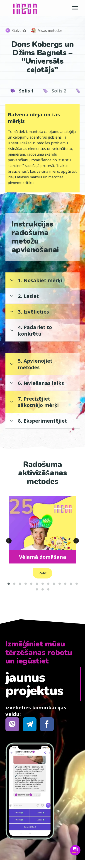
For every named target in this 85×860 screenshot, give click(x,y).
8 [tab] (48, 583)
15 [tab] (42, 589)
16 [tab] (48, 589)
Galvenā (19, 30)
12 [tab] (71, 583)
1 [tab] (8, 583)
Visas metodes (50, 30)
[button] (21, 90)
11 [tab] (65, 583)
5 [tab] (31, 583)
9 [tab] (54, 583)
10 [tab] (59, 583)
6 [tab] (37, 583)
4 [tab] (25, 583)
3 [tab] (20, 583)
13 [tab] (76, 583)
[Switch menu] (75, 8)
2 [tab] (14, 583)
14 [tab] (37, 589)
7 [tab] (42, 583)
